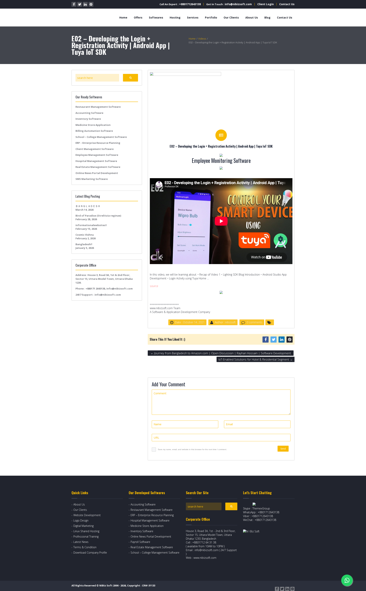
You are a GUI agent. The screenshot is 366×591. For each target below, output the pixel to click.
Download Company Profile (90, 552)
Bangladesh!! (83, 244)
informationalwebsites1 (91, 225)
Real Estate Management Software (97, 167)
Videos (202, 38)
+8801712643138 (190, 4)
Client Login (265, 4)
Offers (138, 17)
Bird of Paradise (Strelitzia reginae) (98, 215)
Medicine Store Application (93, 125)
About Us (251, 17)
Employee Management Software (96, 155)
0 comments (254, 322)
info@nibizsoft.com (238, 4)
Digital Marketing (83, 526)
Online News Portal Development (96, 173)
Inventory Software (88, 118)
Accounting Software (89, 113)
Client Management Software (94, 149)
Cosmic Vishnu (84, 234)
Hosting (175, 17)
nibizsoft (230, 322)
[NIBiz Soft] (88, 17)
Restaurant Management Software (98, 106)
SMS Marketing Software (91, 179)
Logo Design (80, 520)
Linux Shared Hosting (86, 531)
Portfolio (211, 17)
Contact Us (287, 4)
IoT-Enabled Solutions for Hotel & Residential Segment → (255, 359)
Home (123, 17)
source (154, 286)
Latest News (80, 542)
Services (192, 17)
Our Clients (231, 17)
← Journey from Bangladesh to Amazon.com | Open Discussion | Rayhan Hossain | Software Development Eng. (221, 353)
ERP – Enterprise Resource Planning (97, 143)
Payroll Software (140, 542)
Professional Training (86, 536)
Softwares (156, 17)
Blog (267, 17)
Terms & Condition (84, 547)
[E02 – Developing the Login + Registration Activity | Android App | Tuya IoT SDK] (185, 99)
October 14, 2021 (194, 322)
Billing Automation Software (94, 131)
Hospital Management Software (96, 161)
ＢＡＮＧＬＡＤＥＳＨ (87, 206)
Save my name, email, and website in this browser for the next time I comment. (192, 449)
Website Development (87, 515)
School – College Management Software (101, 137)
